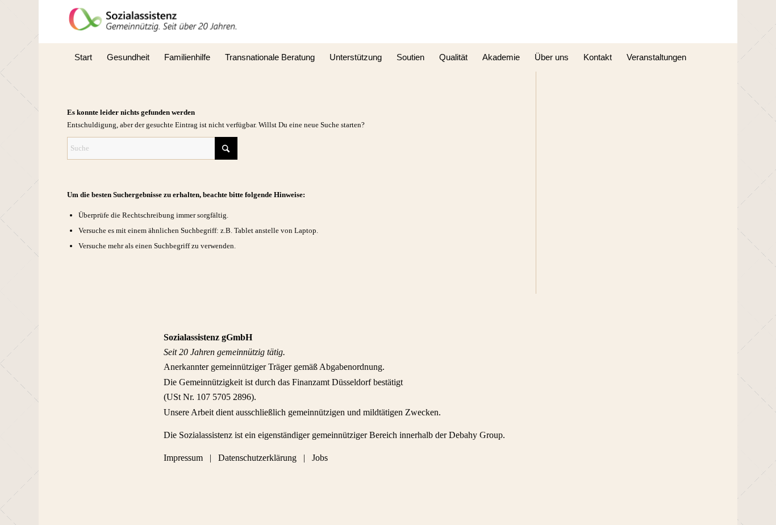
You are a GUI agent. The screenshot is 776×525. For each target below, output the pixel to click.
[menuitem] (83, 57)
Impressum (184, 458)
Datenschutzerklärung (257, 458)
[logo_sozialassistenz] (157, 21)
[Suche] (702, 57)
